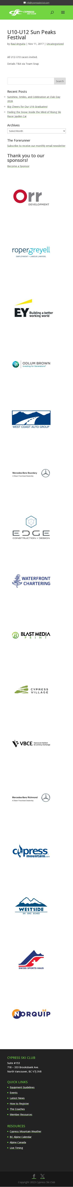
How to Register (19, 1103)
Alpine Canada (18, 1142)
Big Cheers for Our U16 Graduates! (27, 106)
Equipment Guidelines (22, 1087)
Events (14, 1092)
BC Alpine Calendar (21, 1137)
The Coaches (17, 1109)
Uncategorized (55, 43)
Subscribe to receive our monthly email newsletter (36, 145)
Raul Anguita (18, 43)
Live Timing (16, 1147)
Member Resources (21, 1114)
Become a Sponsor (18, 166)
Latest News (17, 1098)
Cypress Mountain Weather (25, 1131)
